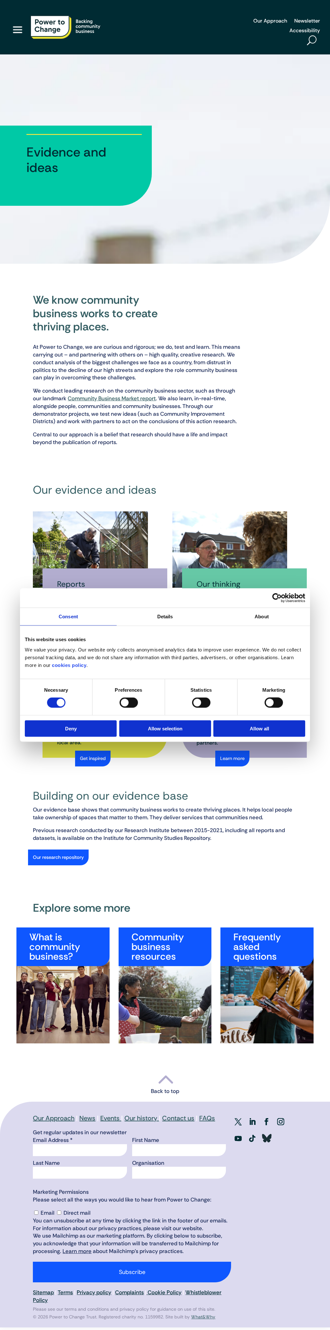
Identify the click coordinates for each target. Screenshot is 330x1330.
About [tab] (262, 616)
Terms (65, 1292)
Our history (141, 1118)
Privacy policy (94, 1292)
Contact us (178, 1118)
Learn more (232, 758)
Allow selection (165, 728)
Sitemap (43, 1292)
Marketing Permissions (61, 1191)
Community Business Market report (112, 398)
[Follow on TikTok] (252, 1138)
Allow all (259, 728)
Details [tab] (165, 616)
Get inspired (93, 758)
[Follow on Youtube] (238, 1138)
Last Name (46, 1162)
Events (110, 1118)
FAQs (207, 1118)
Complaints (129, 1292)
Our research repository (58, 857)
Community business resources (157, 947)
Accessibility (304, 31)
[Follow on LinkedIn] (252, 1122)
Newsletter (307, 21)
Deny (71, 728)
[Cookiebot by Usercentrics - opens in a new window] (277, 598)
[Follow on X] (238, 1122)
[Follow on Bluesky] (266, 1138)
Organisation (148, 1162)
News (87, 1118)
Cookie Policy (163, 1292)
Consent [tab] (68, 616)
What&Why (203, 1317)
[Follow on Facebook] (266, 1122)
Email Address (53, 1140)
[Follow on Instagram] (281, 1122)
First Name (145, 1140)
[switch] (129, 703)
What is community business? (54, 947)
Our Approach (270, 21)
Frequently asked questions (257, 947)
